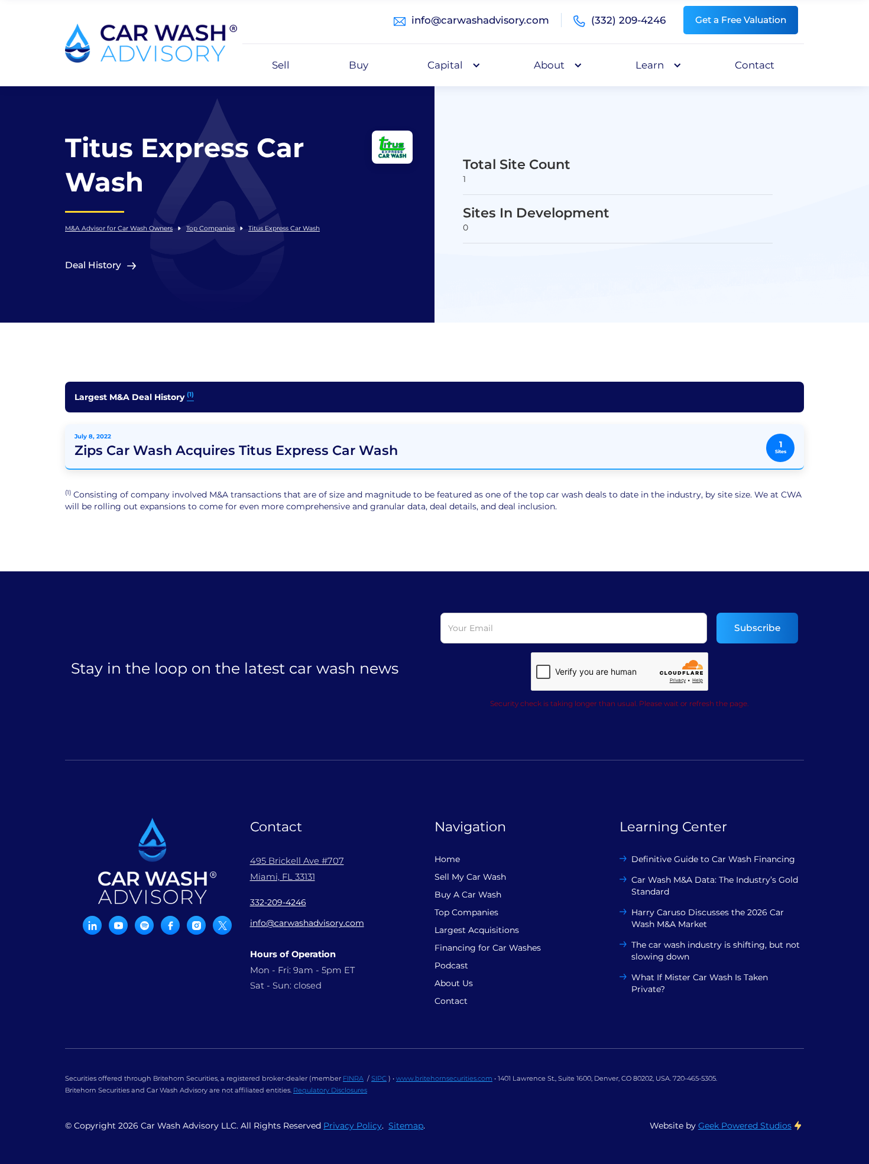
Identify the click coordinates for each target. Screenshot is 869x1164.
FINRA (353, 1078)
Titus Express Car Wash (284, 228)
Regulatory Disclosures (330, 1090)
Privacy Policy (352, 1125)
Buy (358, 65)
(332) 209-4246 (628, 20)
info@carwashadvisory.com (480, 20)
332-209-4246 (278, 902)
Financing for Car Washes (487, 947)
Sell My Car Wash (470, 877)
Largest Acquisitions (476, 930)
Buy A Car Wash (467, 894)
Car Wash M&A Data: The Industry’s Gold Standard (714, 885)
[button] (451, 65)
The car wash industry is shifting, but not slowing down (715, 950)
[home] (151, 43)
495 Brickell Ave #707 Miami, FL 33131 (297, 869)
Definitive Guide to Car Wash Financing (713, 859)
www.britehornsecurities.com (444, 1078)
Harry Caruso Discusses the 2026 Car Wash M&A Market (707, 918)
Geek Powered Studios (745, 1125)
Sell (281, 65)
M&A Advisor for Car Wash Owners (119, 228)
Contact (754, 65)
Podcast (451, 965)
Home (447, 859)
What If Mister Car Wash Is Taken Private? (699, 983)
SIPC (379, 1078)
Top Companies (210, 228)
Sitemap (405, 1125)
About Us (453, 983)
